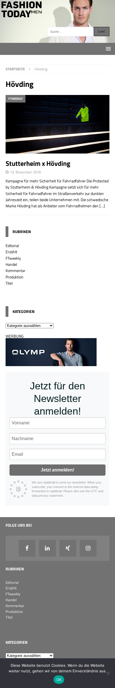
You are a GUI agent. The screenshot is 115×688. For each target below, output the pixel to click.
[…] (102, 206)
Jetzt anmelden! (57, 470)
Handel (11, 264)
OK (59, 679)
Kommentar (15, 270)
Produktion (14, 277)
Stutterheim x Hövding (38, 163)
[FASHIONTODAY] (57, 39)
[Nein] (108, 673)
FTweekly (13, 258)
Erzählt (11, 252)
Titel (9, 283)
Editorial (12, 245)
